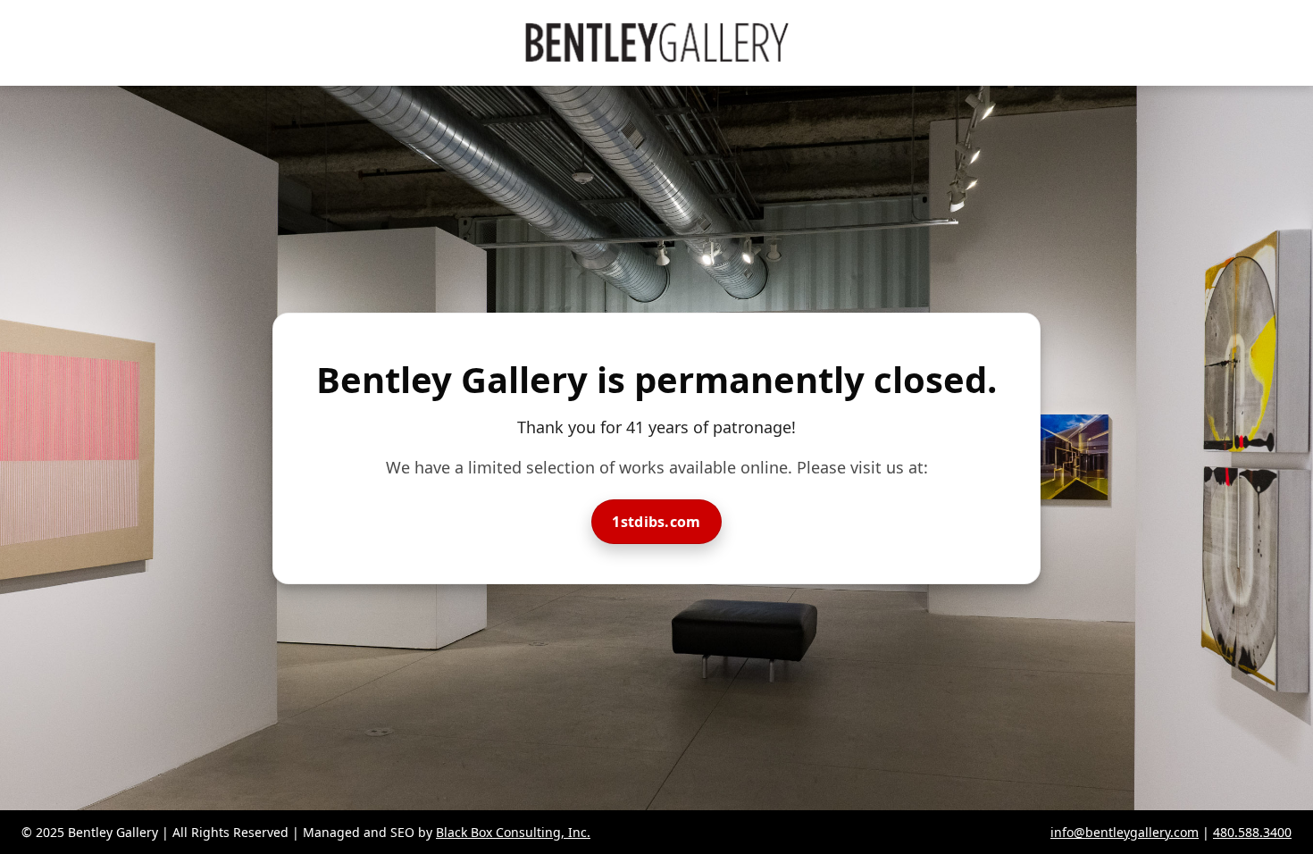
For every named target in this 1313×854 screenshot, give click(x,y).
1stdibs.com (656, 522)
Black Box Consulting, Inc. (513, 832)
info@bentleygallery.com (1124, 832)
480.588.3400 (1252, 832)
